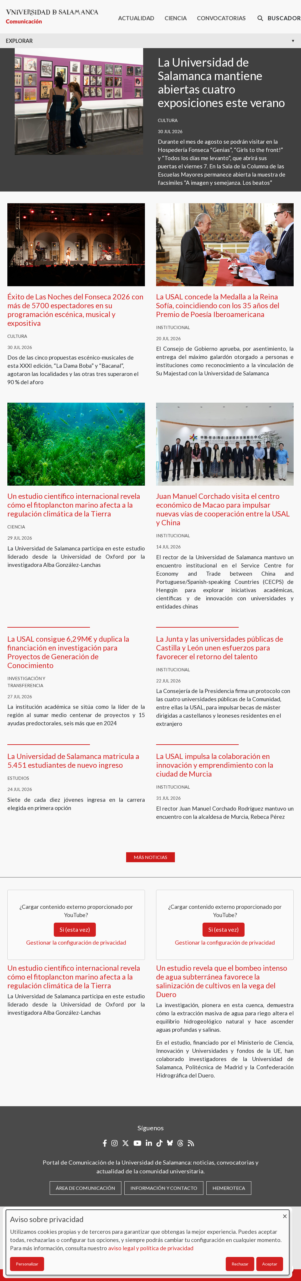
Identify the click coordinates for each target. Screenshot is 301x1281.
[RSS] (191, 1143)
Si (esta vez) (75, 929)
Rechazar (240, 1263)
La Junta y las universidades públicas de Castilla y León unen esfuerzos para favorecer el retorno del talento (219, 647)
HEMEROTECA (229, 1188)
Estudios (18, 778)
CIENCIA (176, 18)
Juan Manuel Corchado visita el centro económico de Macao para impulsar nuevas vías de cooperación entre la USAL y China (223, 509)
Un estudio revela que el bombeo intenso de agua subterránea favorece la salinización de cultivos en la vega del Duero (221, 981)
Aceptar (269, 1263)
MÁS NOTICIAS (150, 857)
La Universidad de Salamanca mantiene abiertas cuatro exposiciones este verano (221, 82)
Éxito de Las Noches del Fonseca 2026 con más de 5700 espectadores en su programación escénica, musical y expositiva (75, 309)
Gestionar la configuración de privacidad (76, 942)
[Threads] (180, 1143)
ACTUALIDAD (136, 18)
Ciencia (16, 526)
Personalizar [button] (27, 1263)
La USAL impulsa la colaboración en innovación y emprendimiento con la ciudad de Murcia (214, 765)
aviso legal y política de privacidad (150, 1248)
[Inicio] (54, 16)
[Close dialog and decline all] (284, 1213)
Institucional (173, 327)
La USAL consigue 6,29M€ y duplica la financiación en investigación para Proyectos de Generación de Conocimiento (68, 652)
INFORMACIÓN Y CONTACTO (164, 1188)
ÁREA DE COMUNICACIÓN (85, 1188)
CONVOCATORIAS (221, 18)
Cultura (168, 120)
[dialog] (147, 1242)
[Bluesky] (170, 1143)
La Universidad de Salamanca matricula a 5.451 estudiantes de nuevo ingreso (73, 760)
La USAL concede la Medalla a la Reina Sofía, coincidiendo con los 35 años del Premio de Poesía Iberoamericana (217, 305)
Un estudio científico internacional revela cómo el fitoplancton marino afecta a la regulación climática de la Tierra (73, 505)
